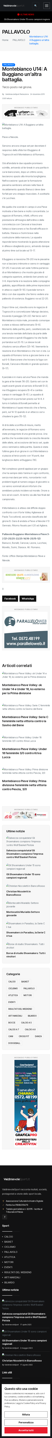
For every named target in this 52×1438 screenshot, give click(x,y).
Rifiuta (26, 1414)
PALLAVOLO (19, 40)
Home (5, 40)
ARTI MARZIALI (15, 1016)
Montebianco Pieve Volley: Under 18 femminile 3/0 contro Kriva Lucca (24, 753)
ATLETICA (13, 995)
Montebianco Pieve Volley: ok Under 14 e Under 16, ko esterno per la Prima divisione (23, 689)
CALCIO (12, 981)
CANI (10, 1036)
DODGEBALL (14, 1043)
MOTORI (28, 995)
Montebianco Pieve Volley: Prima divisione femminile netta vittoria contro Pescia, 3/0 (24, 785)
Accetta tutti (26, 1430)
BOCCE (11, 1022)
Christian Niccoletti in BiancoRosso (22, 1360)
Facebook (10, 598)
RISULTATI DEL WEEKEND (20, 1009)
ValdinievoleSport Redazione (17, 94)
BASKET (25, 981)
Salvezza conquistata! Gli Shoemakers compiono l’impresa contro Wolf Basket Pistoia (24, 854)
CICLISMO (13, 988)
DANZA (38, 1036)
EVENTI (11, 1002)
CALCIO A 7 (13, 1029)
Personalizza (26, 1422)
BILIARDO (32, 1016)
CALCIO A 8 (30, 1029)
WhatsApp (28, 598)
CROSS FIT (24, 1036)
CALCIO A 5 (26, 1022)
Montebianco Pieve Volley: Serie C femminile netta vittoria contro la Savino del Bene (25, 721)
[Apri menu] (46, 5)
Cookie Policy (29, 1403)
